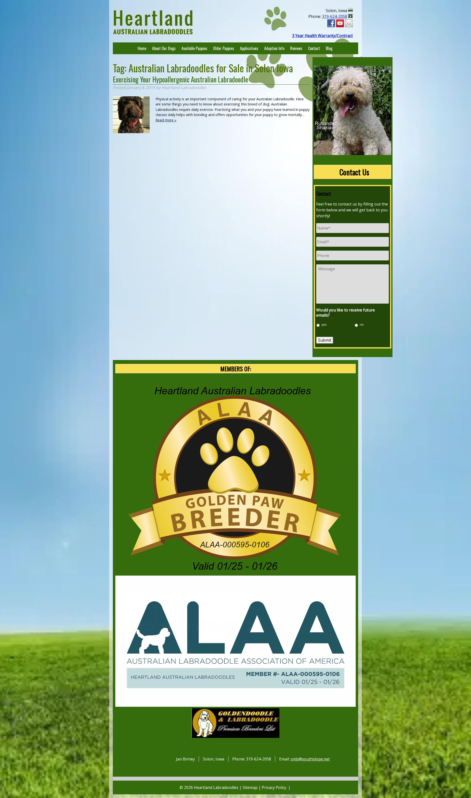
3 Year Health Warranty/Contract (322, 35)
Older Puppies (223, 48)
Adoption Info (274, 48)
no (362, 324)
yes (324, 324)
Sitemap (250, 787)
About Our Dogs (164, 48)
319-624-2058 (334, 16)
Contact (314, 48)
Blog (329, 48)
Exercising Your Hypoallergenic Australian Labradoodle (180, 79)
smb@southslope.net (310, 759)
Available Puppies (194, 48)
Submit (324, 340)
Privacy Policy (274, 787)
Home (142, 48)
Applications (249, 48)
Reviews (296, 48)
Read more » (166, 120)
